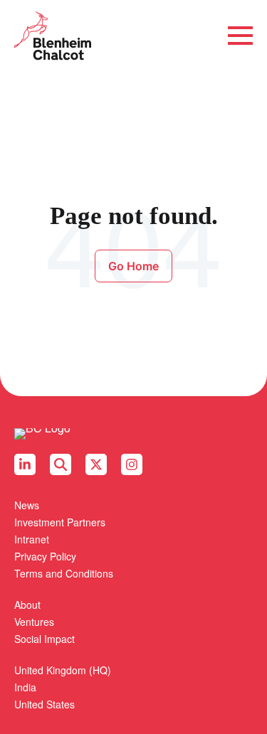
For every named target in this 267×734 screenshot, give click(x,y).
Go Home (133, 266)
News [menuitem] (26, 505)
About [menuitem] (27, 604)
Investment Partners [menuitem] (59, 522)
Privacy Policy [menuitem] (45, 556)
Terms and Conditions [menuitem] (63, 573)
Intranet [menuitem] (31, 539)
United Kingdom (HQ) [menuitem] (62, 670)
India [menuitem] (25, 687)
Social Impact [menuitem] (44, 639)
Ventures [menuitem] (34, 622)
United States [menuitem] (44, 704)
